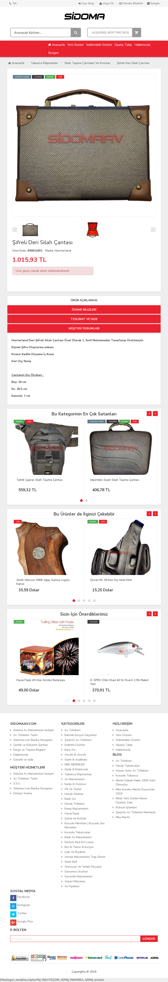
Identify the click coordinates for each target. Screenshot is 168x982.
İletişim (155, 3)
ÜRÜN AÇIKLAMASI (84, 300)
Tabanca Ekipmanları (44, 63)
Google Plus (24, 921)
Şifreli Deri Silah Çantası (133, 63)
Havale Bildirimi (133, 3)
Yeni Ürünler (75, 45)
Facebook (23, 897)
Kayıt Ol (109, 3)
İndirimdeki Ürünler (99, 45)
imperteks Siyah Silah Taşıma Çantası (114, 480)
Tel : (14, 3)
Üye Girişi (88, 3)
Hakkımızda (142, 45)
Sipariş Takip (123, 45)
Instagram (23, 905)
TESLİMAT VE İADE (84, 319)
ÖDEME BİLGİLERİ (84, 310)
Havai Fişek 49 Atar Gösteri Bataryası (40, 680)
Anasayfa (58, 45)
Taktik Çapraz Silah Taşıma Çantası (39, 480)
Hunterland (63, 251)
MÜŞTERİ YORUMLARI (84, 328)
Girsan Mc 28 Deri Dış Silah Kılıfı (111, 580)
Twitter (21, 913)
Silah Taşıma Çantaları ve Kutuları (87, 63)
